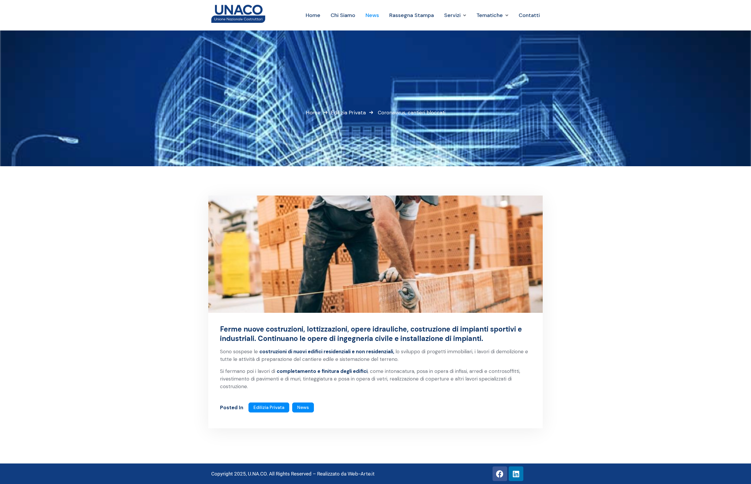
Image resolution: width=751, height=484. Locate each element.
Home (313, 112)
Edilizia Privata (348, 112)
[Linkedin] (516, 473)
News (303, 407)
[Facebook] (500, 473)
